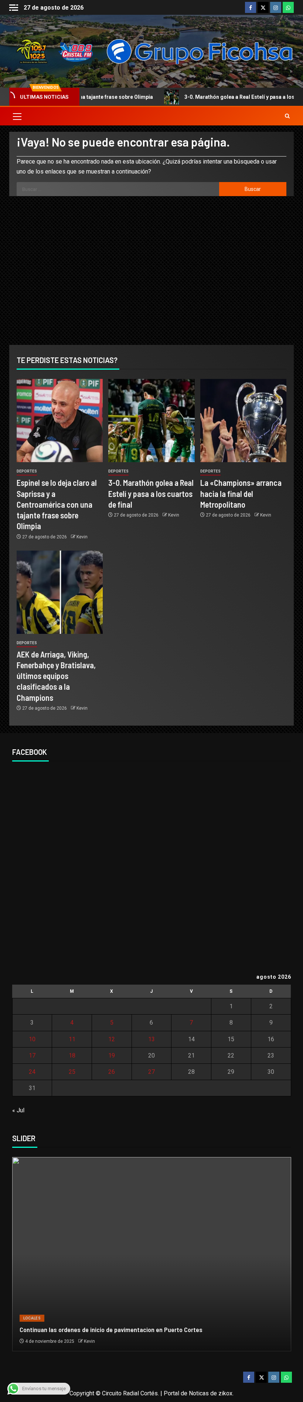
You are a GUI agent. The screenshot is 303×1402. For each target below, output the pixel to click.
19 (111, 1055)
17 (32, 1055)
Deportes (27, 471)
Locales (32, 1318)
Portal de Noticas (186, 1393)
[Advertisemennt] (200, 50)
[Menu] (16, 116)
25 (72, 1071)
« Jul (18, 1110)
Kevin (82, 536)
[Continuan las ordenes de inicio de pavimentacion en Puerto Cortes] (151, 1254)
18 (72, 1055)
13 (151, 1039)
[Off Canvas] (13, 7)
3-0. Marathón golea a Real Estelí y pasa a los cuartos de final (151, 493)
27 (151, 1071)
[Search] (287, 116)
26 (111, 1071)
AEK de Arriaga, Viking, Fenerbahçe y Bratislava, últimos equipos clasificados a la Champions (56, 675)
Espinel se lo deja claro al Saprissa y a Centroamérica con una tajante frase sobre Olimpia (57, 504)
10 (32, 1039)
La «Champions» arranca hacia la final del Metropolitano (241, 493)
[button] (16, 116)
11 (72, 1039)
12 (111, 1039)
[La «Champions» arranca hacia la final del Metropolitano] (243, 420)
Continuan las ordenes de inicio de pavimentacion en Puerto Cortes (111, 1329)
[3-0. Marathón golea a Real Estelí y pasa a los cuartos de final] (151, 420)
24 (32, 1071)
